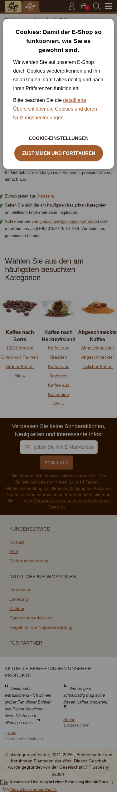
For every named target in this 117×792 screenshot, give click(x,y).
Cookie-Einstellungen (59, 138)
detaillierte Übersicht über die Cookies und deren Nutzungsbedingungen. (55, 109)
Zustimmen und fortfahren (58, 153)
